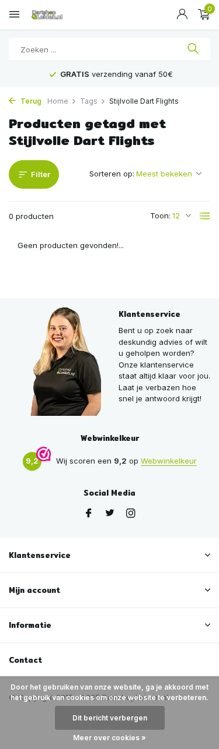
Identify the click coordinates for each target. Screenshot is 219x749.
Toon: (160, 215)
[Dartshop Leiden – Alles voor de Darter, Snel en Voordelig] (61, 15)
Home (57, 101)
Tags (89, 101)
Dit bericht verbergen (109, 717)
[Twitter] (109, 514)
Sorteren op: (111, 173)
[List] (205, 216)
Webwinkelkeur (169, 460)
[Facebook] (88, 514)
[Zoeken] (193, 50)
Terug (30, 101)
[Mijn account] (181, 14)
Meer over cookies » (109, 737)
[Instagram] (130, 514)
